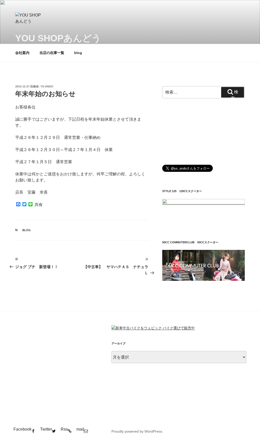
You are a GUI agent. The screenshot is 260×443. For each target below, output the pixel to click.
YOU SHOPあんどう (58, 38)
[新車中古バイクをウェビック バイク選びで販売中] (153, 328)
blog (78, 53)
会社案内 (22, 53)
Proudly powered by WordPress (136, 431)
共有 (39, 205)
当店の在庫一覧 (51, 53)
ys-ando (46, 86)
